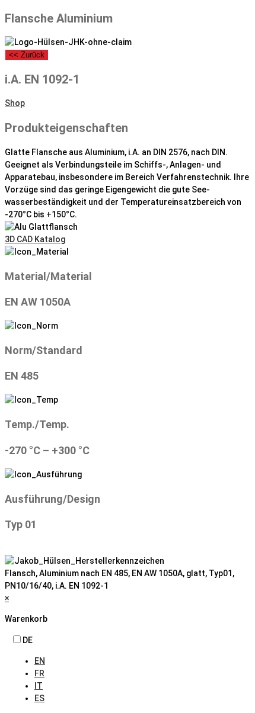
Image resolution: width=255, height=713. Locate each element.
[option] (142, 661)
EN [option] (39, 661)
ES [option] (39, 698)
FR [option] (39, 673)
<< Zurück (26, 54)
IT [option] (38, 685)
